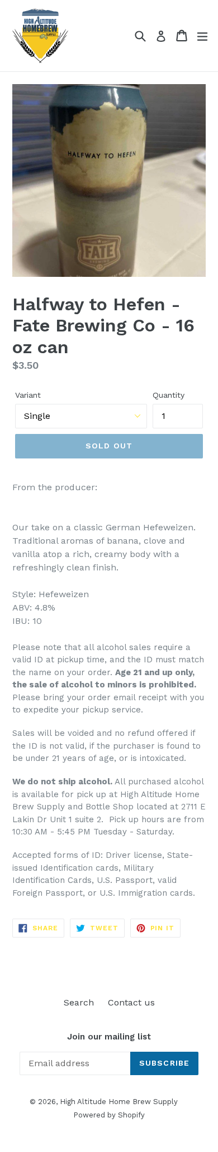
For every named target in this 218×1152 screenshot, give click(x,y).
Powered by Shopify (109, 1115)
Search (79, 1002)
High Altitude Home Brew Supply (119, 1101)
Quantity (168, 394)
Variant (28, 394)
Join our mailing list (109, 1037)
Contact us (131, 1002)
